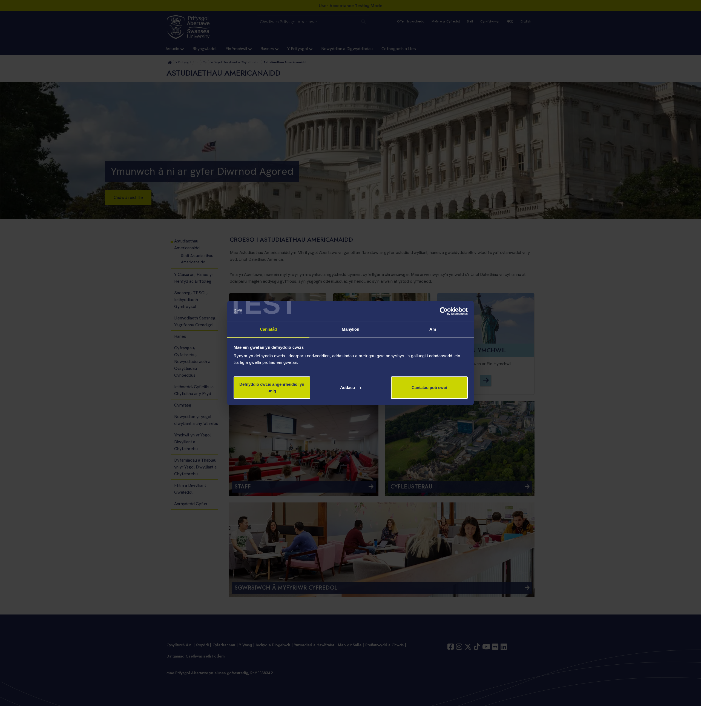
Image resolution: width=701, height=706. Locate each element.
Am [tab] (432, 329)
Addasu (347, 387)
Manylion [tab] (351, 329)
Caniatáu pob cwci (429, 387)
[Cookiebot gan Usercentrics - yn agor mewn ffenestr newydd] (444, 311)
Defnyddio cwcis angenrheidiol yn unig (271, 387)
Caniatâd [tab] (268, 329)
